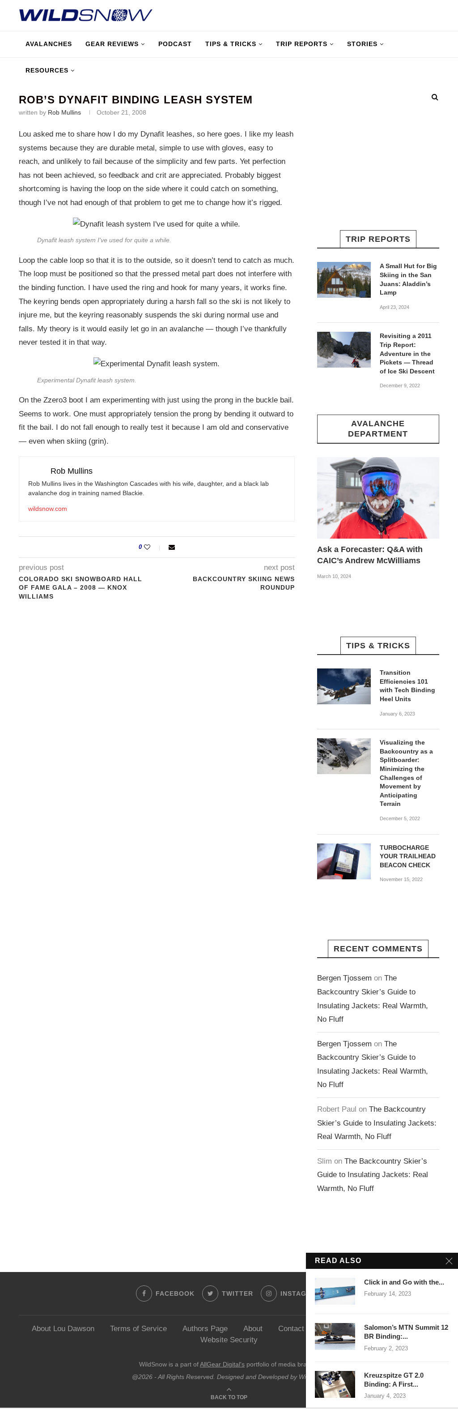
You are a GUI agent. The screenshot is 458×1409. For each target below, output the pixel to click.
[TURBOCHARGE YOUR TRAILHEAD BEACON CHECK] (344, 861)
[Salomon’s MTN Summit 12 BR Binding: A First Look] (335, 1336)
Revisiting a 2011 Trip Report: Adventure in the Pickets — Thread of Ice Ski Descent (407, 353)
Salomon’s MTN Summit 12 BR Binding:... (406, 1331)
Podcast (175, 43)
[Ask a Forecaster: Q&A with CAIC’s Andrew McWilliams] (378, 498)
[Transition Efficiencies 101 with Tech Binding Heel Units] (344, 686)
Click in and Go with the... (404, 1282)
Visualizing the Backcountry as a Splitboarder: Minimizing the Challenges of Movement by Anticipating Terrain (406, 773)
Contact (291, 1328)
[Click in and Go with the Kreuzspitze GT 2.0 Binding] (335, 1291)
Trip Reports (301, 43)
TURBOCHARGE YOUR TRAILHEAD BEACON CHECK (408, 856)
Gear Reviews (112, 43)
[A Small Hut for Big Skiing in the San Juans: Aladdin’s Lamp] (344, 280)
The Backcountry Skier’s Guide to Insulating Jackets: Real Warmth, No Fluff (377, 1123)
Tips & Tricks (230, 43)
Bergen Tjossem (344, 978)
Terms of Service (138, 1328)
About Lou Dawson (63, 1328)
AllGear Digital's (222, 1364)
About (253, 1328)
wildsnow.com (47, 508)
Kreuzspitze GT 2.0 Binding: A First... (394, 1379)
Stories (362, 43)
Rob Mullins (64, 112)
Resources (46, 70)
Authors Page (205, 1328)
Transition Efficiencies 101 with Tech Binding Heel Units (407, 685)
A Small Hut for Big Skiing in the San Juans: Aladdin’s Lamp (408, 279)
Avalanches (48, 43)
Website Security (229, 1340)
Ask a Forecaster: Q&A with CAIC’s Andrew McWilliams (370, 555)
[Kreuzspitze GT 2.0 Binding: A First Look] (335, 1384)
